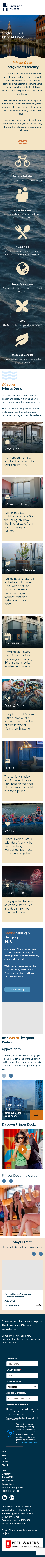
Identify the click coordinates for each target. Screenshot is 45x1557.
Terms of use (8, 1477)
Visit (4, 1451)
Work (4, 1455)
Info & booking (17, 990)
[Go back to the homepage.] (13, 10)
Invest (5, 1461)
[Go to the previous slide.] (4, 1076)
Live (4, 1458)
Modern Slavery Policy (13, 1487)
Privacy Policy (8, 1480)
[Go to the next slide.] (11, 1076)
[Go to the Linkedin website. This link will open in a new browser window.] (4, 1497)
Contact (5, 1470)
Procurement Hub (10, 1491)
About (5, 1465)
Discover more (11, 1305)
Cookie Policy (8, 1484)
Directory (6, 1474)
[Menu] (40, 7)
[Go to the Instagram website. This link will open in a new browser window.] (12, 1497)
